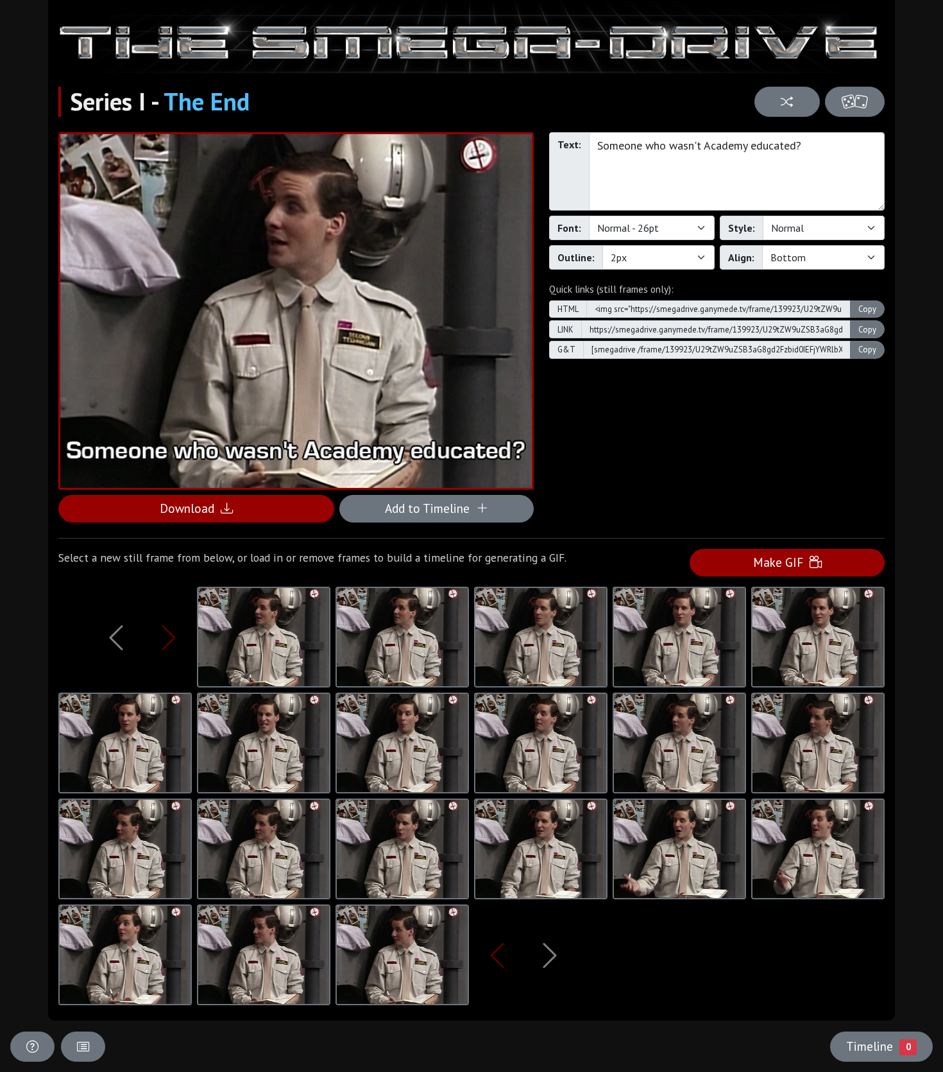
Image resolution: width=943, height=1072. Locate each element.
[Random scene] (786, 102)
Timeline (878, 1046)
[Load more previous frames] (116, 637)
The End (207, 101)
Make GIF (781, 562)
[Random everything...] (855, 102)
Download (190, 508)
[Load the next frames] (549, 955)
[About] (32, 1047)
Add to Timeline (430, 508)
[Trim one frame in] (169, 637)
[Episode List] (83, 1047)
